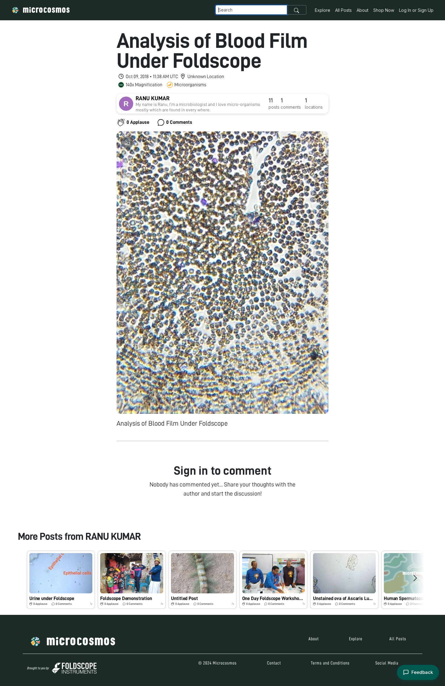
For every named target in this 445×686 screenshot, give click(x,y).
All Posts (343, 10)
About (362, 10)
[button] (61, 580)
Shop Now (383, 10)
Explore (322, 10)
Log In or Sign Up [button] (416, 10)
